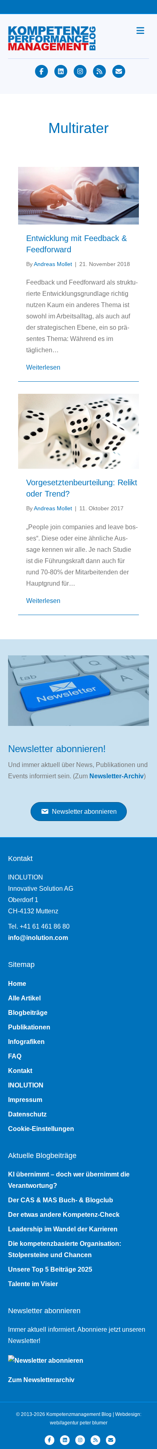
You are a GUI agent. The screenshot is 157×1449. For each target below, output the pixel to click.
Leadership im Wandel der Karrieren (63, 1229)
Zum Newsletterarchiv (41, 1379)
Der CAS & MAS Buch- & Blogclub (60, 1200)
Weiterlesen (43, 367)
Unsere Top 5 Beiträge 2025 (50, 1269)
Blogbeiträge (28, 1012)
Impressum (25, 1099)
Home (17, 983)
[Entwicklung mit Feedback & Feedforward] (78, 194)
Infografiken (26, 1041)
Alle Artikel (24, 998)
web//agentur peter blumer (78, 1423)
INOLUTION (25, 1085)
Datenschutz (27, 1114)
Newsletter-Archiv (116, 776)
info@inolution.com (38, 937)
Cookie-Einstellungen (41, 1128)
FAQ (14, 1056)
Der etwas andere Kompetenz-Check (64, 1214)
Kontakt (20, 1070)
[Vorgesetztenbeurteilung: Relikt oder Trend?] (78, 430)
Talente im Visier (33, 1284)
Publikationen (29, 1027)
